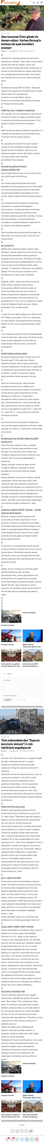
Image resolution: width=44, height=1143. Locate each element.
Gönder (8, 700)
